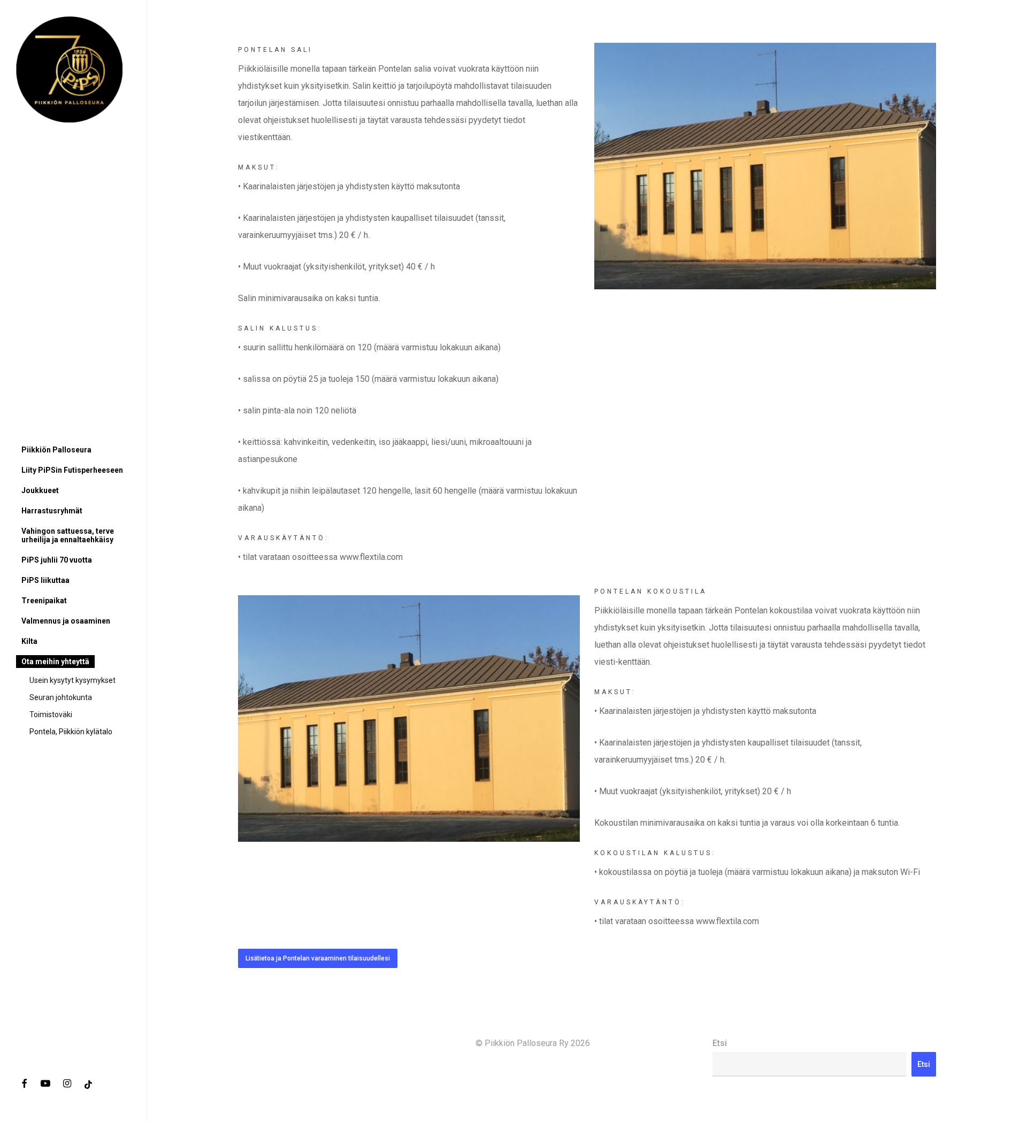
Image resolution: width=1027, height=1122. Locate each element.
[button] (317, 958)
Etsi (719, 1043)
